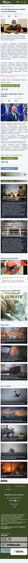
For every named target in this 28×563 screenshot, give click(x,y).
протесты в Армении (6, 82)
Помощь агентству (20, 486)
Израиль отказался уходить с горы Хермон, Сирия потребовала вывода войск (14, 233)
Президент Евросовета (16, 155)
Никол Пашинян (16, 80)
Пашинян (23, 80)
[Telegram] (4, 89)
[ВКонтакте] (2, 89)
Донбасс (8, 155)
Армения (3, 80)
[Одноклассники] (7, 89)
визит (2, 155)
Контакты (8, 489)
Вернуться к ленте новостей (14, 494)
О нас (8, 486)
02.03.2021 (6, 14)
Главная (3, 6)
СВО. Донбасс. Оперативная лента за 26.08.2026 (14, 197)
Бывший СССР (9, 6)
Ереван (8, 80)
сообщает (14, 57)
